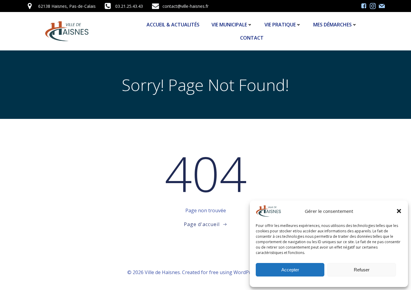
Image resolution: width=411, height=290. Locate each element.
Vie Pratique (280, 24)
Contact (252, 38)
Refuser (361, 269)
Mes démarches (332, 24)
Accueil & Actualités (173, 24)
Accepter (290, 269)
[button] (399, 211)
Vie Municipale (229, 24)
